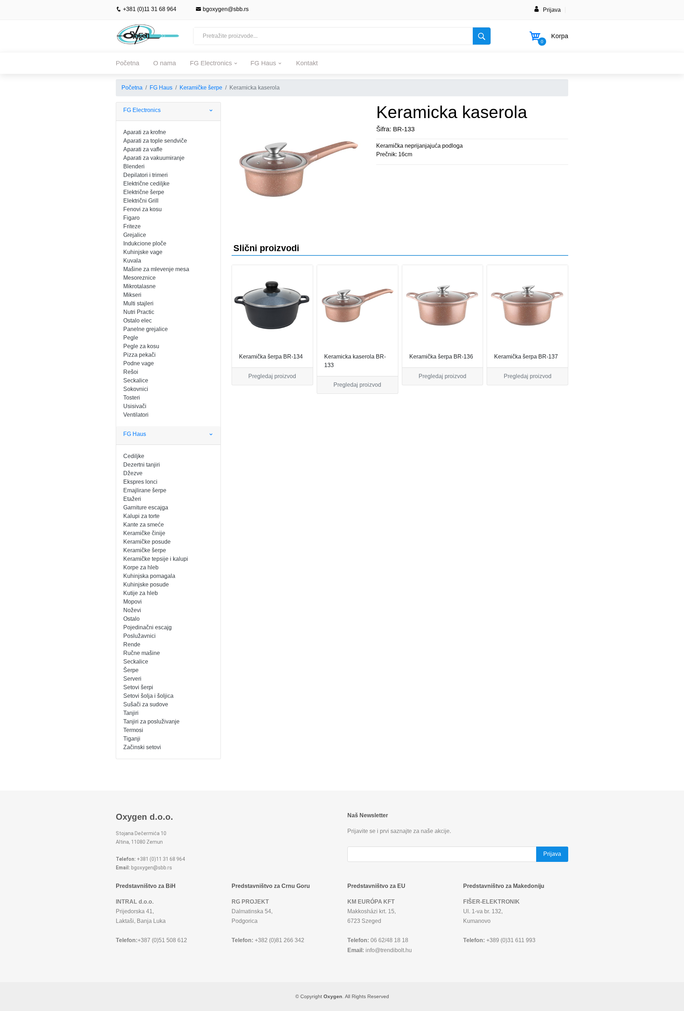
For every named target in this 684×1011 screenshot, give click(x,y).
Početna (127, 63)
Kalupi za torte (141, 516)
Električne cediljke (146, 184)
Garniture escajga (145, 507)
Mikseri (132, 295)
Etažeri (132, 499)
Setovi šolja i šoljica (148, 696)
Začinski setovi (142, 747)
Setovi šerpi (138, 687)
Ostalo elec (137, 320)
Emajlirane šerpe (144, 490)
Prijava (552, 10)
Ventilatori (136, 415)
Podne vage (138, 363)
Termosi (133, 730)
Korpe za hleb (141, 567)
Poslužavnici (139, 636)
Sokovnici (135, 389)
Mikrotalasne (139, 286)
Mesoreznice (139, 278)
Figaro (131, 218)
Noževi (132, 610)
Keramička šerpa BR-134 (271, 357)
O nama (164, 63)
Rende (131, 644)
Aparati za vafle (142, 149)
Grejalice (134, 235)
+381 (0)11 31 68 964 (148, 9)
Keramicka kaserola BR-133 (355, 361)
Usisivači (134, 406)
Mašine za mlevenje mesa (156, 269)
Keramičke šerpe (201, 88)
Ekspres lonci (140, 482)
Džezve (132, 473)
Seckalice (135, 380)
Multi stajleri (138, 303)
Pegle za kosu (141, 346)
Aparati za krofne (144, 132)
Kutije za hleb (140, 593)
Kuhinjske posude (146, 584)
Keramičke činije (144, 533)
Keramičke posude (147, 542)
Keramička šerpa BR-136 (441, 357)
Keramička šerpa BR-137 (526, 357)
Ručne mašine (141, 653)
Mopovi (132, 602)
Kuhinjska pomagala (149, 576)
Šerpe (131, 670)
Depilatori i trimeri (145, 175)
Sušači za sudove (145, 704)
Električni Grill (141, 201)
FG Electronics (211, 63)
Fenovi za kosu (142, 209)
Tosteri (131, 398)
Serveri (132, 679)
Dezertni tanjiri (141, 465)
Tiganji (131, 739)
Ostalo (131, 619)
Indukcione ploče (144, 243)
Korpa (559, 36)
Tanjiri (131, 713)
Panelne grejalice (145, 329)
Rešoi (130, 372)
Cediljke (133, 456)
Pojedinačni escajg (147, 627)
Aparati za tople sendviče (155, 141)
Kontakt (307, 63)
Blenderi (134, 166)
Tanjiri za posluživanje (151, 721)
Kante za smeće (143, 525)
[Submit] (482, 36)
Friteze (132, 226)
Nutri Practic (138, 312)
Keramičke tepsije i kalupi (155, 559)
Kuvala (132, 261)
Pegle (130, 338)
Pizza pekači (139, 355)
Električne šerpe (143, 192)
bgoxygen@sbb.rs (225, 9)
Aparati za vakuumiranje (154, 158)
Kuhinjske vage (142, 252)
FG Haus (263, 63)
